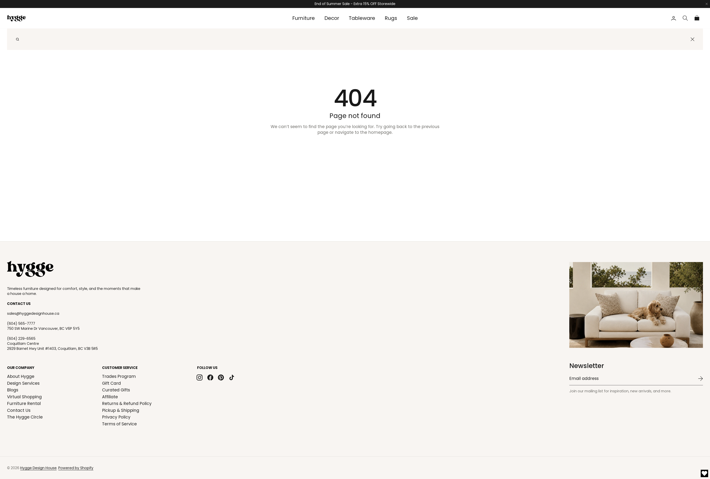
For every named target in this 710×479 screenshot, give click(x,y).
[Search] (17, 39)
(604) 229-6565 (21, 338)
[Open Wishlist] (704, 473)
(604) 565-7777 (21, 323)
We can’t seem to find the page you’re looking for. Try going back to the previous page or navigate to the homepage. (355, 129)
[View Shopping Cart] (697, 18)
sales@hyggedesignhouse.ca (33, 313)
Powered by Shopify (75, 467)
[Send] (700, 378)
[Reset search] (692, 39)
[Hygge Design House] (30, 269)
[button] (685, 18)
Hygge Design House (38, 467)
